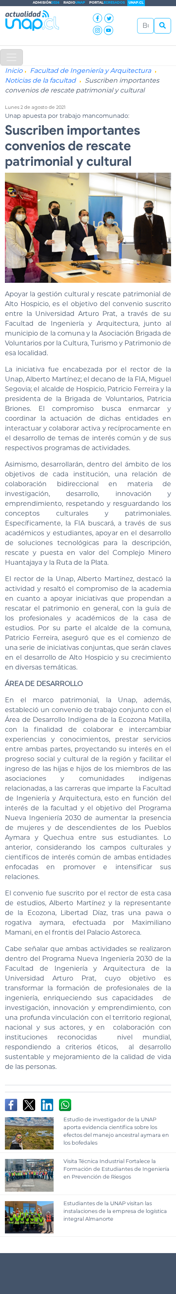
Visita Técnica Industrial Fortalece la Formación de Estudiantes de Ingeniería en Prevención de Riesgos (116, 1169)
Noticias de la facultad (40, 80)
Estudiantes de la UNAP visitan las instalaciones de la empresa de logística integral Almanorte (115, 1211)
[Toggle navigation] (11, 57)
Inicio (14, 70)
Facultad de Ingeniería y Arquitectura (90, 70)
